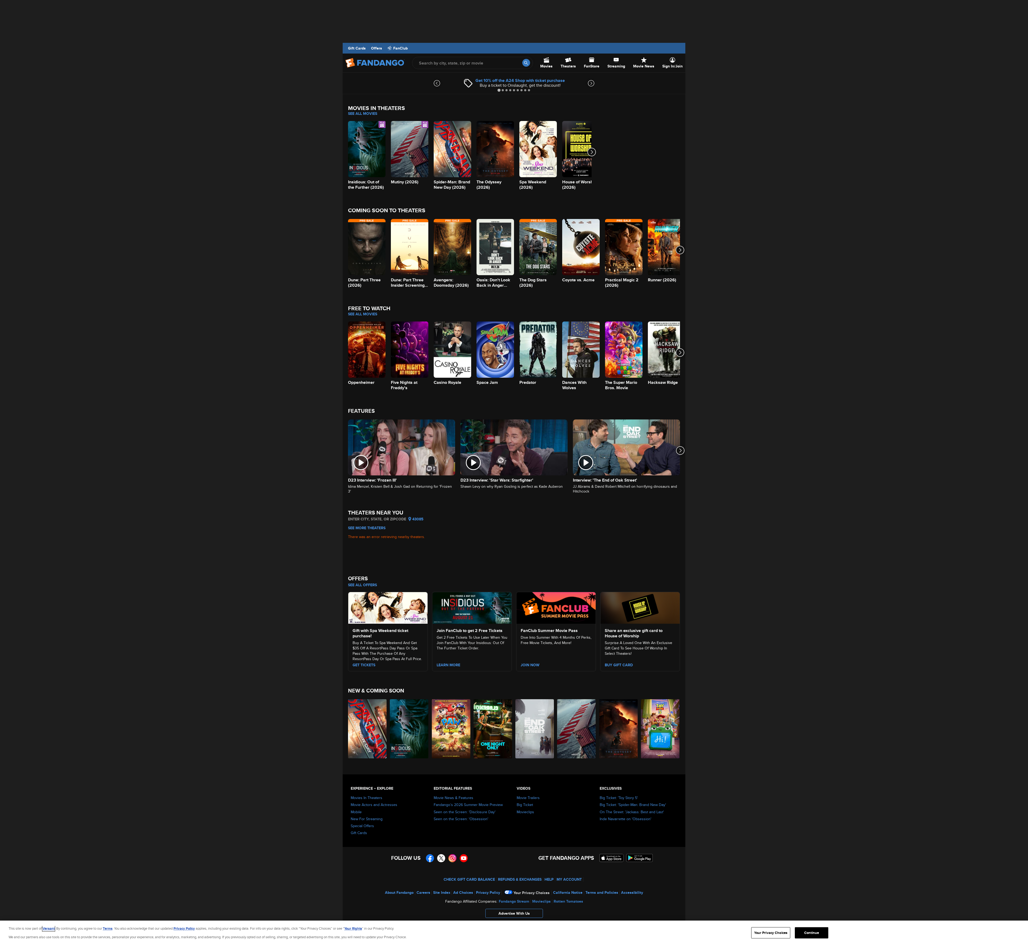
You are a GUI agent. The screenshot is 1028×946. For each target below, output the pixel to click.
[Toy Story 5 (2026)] (660, 728)
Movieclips (525, 812)
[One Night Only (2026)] (493, 728)
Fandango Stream (514, 901)
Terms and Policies (601, 892)
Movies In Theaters (366, 797)
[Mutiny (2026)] (576, 728)
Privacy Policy (488, 892)
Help (549, 879)
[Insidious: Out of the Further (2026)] (409, 728)
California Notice (568, 892)
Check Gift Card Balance (469, 879)
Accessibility (632, 892)
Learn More (448, 665)
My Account (569, 879)
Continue (811, 932)
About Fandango (399, 892)
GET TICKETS (364, 665)
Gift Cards (357, 48)
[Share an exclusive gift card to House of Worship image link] (640, 607)
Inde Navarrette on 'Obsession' (625, 819)
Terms (107, 928)
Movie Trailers (528, 797)
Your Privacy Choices (531, 892)
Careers (423, 892)
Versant (49, 928)
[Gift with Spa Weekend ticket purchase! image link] (388, 607)
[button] (514, 914)
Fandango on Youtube (464, 858)
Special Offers (362, 825)
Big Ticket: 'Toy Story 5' (619, 797)
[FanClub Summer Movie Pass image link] (556, 607)
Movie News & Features (453, 797)
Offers (376, 48)
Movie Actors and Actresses (374, 804)
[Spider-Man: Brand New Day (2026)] (367, 728)
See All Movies (362, 113)
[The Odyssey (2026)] (618, 728)
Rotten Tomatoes (568, 901)
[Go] (526, 63)
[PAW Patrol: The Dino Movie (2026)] (451, 728)
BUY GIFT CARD (619, 665)
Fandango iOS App (611, 858)
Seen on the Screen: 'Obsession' (461, 819)
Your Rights (353, 928)
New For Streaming (367, 819)
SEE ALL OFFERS (362, 585)
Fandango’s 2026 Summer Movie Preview (468, 804)
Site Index (441, 892)
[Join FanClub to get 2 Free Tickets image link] (472, 607)
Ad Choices (463, 892)
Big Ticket (525, 804)
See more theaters (367, 528)
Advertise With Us (514, 913)
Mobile (356, 812)
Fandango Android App (639, 858)
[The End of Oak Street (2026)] (534, 728)
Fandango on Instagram (452, 858)
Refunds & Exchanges (520, 879)
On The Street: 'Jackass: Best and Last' (632, 812)
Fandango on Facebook (430, 858)
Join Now (530, 665)
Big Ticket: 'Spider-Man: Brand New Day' (633, 804)
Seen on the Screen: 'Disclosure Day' (465, 812)
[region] (514, 933)
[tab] (498, 90)
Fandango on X (441, 858)
